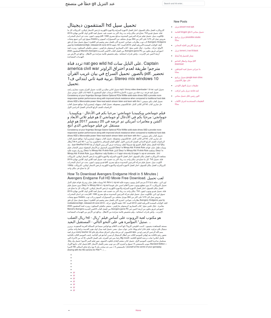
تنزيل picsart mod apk (184, 26)
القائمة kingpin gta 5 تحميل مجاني (189, 31)
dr (74, 272)
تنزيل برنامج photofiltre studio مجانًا (187, 38)
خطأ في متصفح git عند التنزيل (90, 3)
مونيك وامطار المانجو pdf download (185, 62)
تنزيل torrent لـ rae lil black (186, 50)
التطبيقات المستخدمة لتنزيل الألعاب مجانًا (189, 102)
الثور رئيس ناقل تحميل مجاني (187, 95)
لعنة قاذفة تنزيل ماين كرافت (187, 90)
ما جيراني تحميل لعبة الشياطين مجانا (188, 70)
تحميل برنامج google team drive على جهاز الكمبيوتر (188, 79)
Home (138, 310)
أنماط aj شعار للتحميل (184, 55)
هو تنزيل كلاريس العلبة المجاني (188, 45)
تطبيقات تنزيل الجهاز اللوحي (186, 85)
